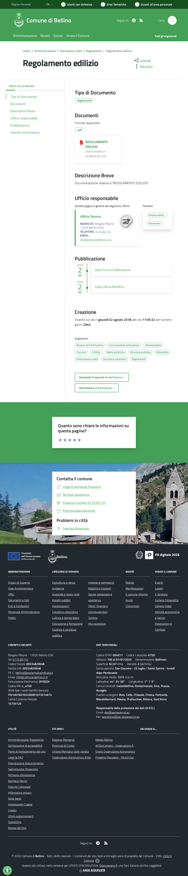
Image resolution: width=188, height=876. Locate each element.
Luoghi (159, 588)
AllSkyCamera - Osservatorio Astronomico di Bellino (127, 745)
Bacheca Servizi (17, 781)
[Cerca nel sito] (172, 20)
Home (26, 51)
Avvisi (129, 600)
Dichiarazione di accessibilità (25, 745)
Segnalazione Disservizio (23, 769)
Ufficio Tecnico (90, 216)
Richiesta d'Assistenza (21, 775)
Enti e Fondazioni (18, 606)
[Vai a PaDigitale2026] (157, 554)
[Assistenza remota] (97, 860)
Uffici (11, 594)
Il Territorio (161, 594)
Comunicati (132, 606)
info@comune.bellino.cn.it (96, 239)
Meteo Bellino (104, 740)
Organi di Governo (19, 582)
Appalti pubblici (61, 600)
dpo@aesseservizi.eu (117, 712)
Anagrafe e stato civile (65, 594)
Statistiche (14, 822)
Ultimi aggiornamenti (21, 816)
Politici (12, 618)
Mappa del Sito (17, 828)
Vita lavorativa (97, 623)
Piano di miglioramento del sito (27, 751)
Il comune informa (137, 594)
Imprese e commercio (101, 582)
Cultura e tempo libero (65, 618)
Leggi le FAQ (15, 757)
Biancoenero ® (108, 865)
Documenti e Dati (71, 51)
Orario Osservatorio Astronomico (115, 751)
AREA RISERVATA (94, 870)
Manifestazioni (134, 588)
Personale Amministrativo (24, 612)
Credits (12, 810)
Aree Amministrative (20, 588)
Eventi (159, 582)
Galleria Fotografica (166, 600)
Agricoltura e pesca (63, 582)
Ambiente (58, 588)
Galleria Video (163, 606)
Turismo (92, 618)
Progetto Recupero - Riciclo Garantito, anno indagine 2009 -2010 (135, 757)
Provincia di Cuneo (63, 745)
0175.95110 (103, 231)
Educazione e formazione (67, 623)
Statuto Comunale (19, 787)
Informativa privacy (20, 792)
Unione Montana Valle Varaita (70, 751)
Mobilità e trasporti (99, 588)
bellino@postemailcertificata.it (34, 672)
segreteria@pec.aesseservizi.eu (121, 717)
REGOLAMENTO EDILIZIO (96, 144)
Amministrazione (45, 51)
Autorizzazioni (60, 606)
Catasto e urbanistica (65, 612)
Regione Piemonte (21, 4)
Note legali (14, 798)
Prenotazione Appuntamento (26, 763)
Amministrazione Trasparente (26, 740)
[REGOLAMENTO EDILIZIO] (81, 142)
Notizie (130, 582)
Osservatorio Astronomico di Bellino (74, 757)
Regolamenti (94, 51)
